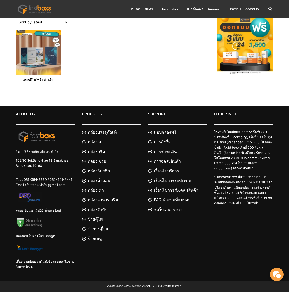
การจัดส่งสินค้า (167, 161)
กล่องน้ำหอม (99, 180)
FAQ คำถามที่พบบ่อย (172, 199)
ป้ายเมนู (95, 238)
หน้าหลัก (133, 9)
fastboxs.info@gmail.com (46, 185)
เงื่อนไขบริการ (166, 171)
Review (213, 9)
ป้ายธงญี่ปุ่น (98, 228)
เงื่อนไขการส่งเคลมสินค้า (176, 190)
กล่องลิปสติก (99, 171)
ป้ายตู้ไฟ (95, 219)
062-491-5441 (61, 179)
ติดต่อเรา (252, 9)
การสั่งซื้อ (162, 141)
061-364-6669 (35, 179)
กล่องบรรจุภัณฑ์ (102, 132)
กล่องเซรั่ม (97, 161)
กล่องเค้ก (96, 190)
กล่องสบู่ (95, 141)
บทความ (234, 9)
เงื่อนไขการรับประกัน (172, 180)
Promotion (170, 9)
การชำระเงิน (165, 151)
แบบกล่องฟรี (193, 9)
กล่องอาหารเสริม (103, 199)
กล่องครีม (96, 151)
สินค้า (149, 9)
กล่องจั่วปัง (97, 209)
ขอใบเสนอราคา (168, 209)
